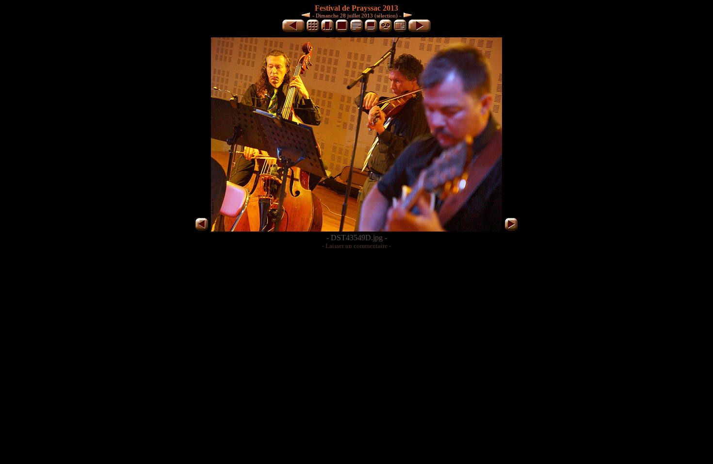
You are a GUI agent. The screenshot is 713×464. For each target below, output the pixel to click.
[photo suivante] (419, 30)
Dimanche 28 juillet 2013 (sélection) (357, 15)
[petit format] (313, 30)
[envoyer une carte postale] (400, 30)
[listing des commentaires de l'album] (356, 30)
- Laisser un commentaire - (356, 245)
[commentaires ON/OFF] (371, 30)
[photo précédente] (293, 30)
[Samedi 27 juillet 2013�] (307, 15)
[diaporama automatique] (385, 30)
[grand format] (342, 30)
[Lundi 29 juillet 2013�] (406, 15)
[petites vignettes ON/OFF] (327, 30)
